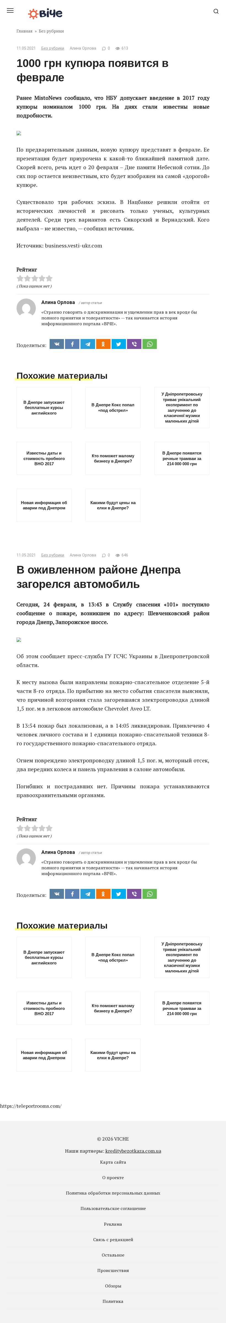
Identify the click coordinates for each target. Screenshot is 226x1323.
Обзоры (113, 1286)
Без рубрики (52, 48)
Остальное (113, 1255)
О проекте (113, 1177)
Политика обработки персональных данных (113, 1193)
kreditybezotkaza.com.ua (133, 1150)
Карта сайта (113, 1162)
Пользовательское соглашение (113, 1208)
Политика (113, 1301)
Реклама (113, 1224)
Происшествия (113, 1270)
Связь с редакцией (113, 1239)
